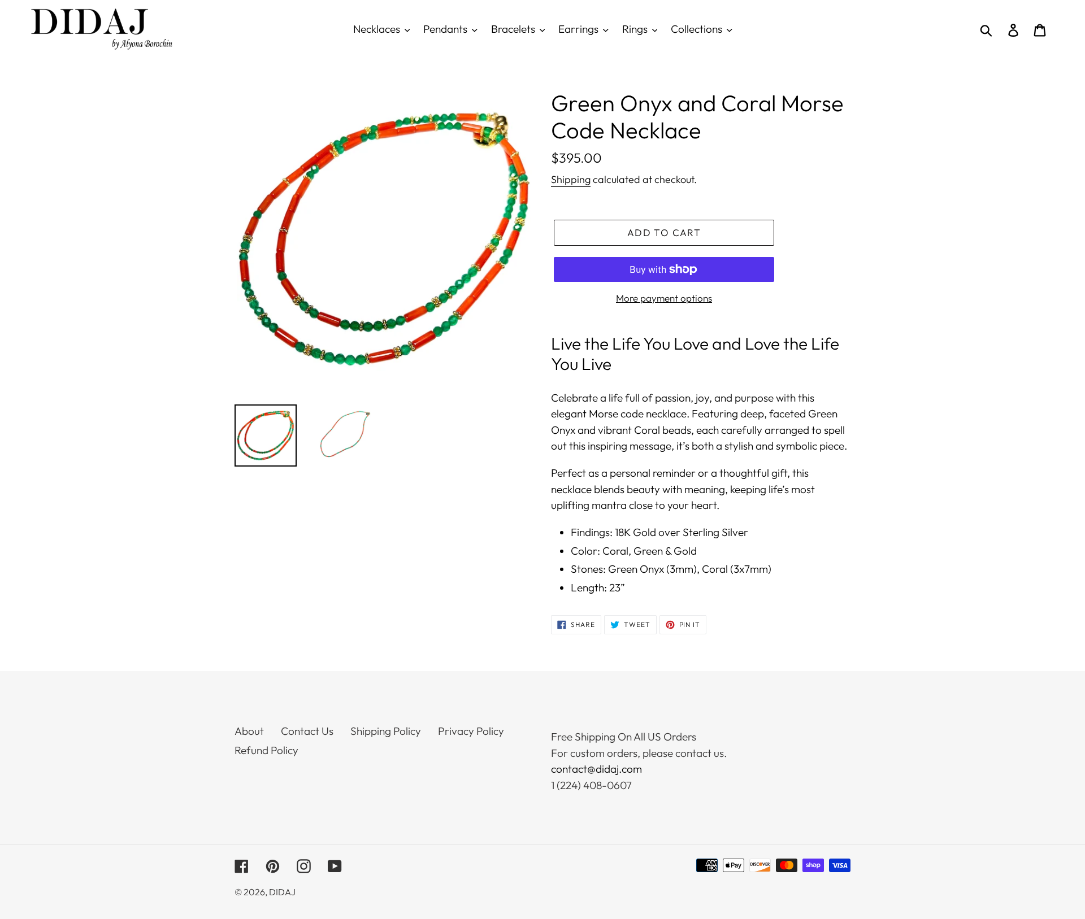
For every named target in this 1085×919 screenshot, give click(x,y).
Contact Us (307, 731)
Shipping (571, 179)
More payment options (664, 298)
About (249, 731)
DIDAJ (282, 892)
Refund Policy (266, 750)
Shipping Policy (385, 731)
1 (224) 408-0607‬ (591, 785)
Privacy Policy (471, 731)
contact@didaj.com (596, 769)
